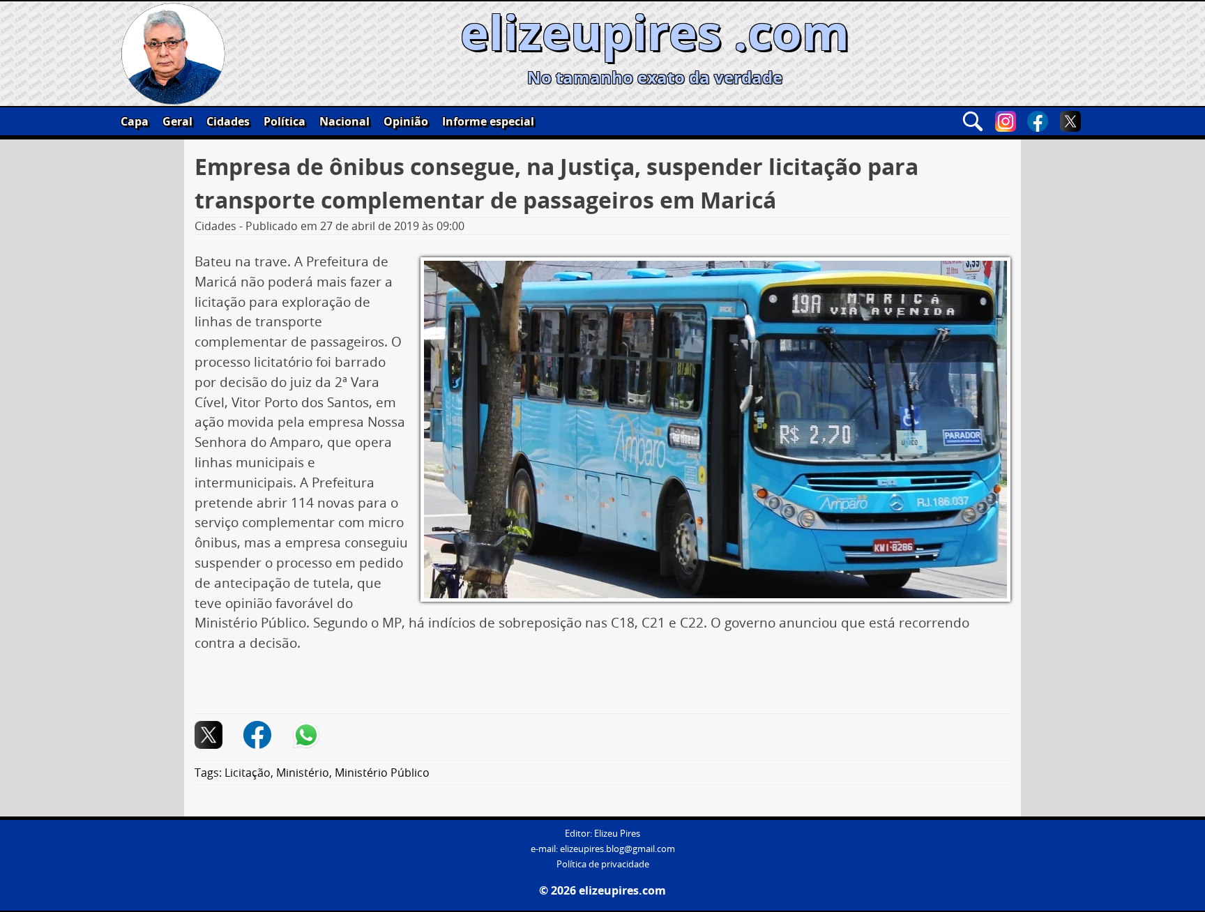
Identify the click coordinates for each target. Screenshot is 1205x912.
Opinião (406, 121)
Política (284, 121)
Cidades (228, 121)
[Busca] (972, 121)
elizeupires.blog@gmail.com (617, 849)
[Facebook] (1037, 121)
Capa (135, 121)
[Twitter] (1070, 121)
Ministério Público (382, 772)
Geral (177, 121)
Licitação (248, 772)
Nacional (344, 121)
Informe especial (488, 121)
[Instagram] (1005, 121)
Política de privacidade (602, 864)
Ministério (302, 772)
